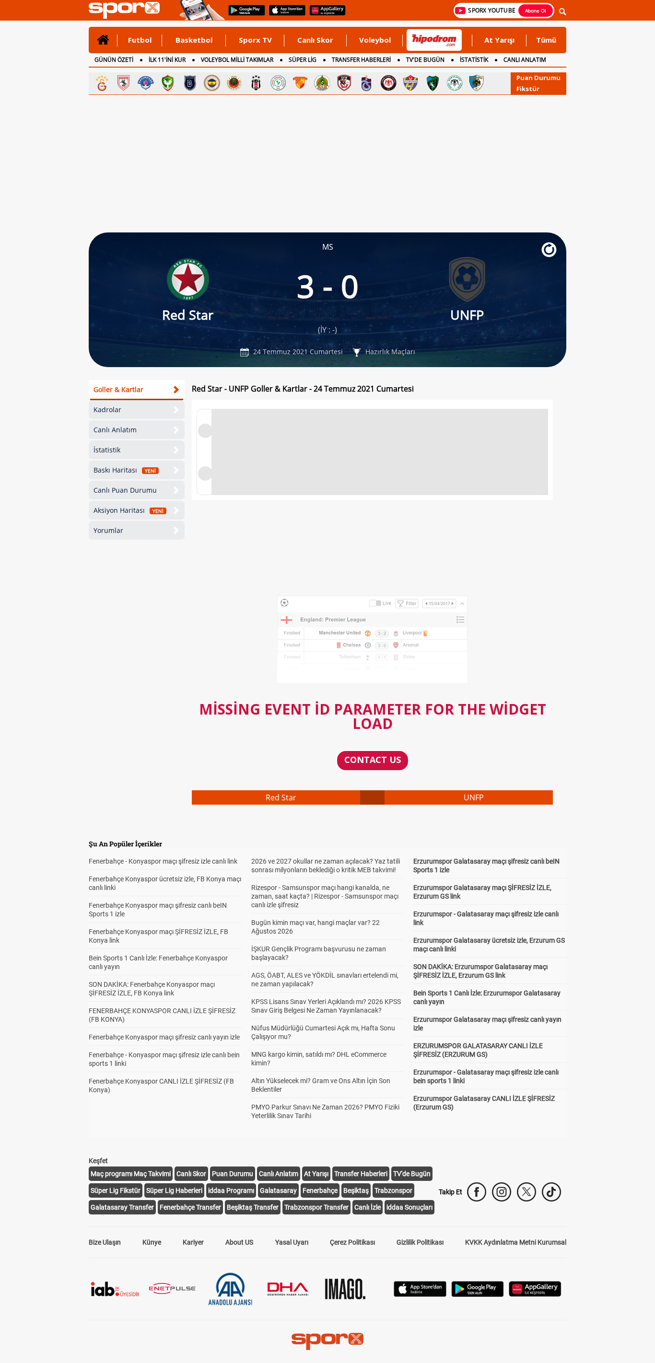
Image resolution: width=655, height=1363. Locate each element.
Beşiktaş (356, 1190)
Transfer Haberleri (360, 1174)
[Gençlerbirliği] (234, 83)
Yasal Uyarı (291, 1242)
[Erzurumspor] (476, 83)
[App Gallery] (535, 1294)
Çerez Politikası (352, 1242)
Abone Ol (535, 10)
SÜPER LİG (302, 60)
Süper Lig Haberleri (174, 1190)
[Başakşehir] (190, 83)
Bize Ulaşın (105, 1242)
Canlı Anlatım (115, 429)
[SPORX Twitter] (526, 1191)
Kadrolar (107, 409)
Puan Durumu (538, 77)
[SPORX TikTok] (551, 1191)
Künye (151, 1242)
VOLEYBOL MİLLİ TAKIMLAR (237, 60)
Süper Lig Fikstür (115, 1190)
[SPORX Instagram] (501, 1191)
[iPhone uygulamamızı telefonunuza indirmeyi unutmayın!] (284, 15)
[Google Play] (477, 1294)
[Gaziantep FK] (344, 83)
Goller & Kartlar (118, 389)
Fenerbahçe (320, 1190)
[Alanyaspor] (322, 83)
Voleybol (375, 40)
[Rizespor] (278, 83)
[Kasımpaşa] (146, 83)
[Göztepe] (300, 83)
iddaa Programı (231, 1190)
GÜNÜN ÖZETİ (113, 60)
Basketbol (193, 40)
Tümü (546, 40)
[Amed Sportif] (168, 83)
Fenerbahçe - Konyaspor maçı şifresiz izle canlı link (163, 861)
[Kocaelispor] (432, 83)
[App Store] (420, 1294)
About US (239, 1242)
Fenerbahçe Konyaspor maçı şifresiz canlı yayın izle (164, 1037)
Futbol (140, 40)
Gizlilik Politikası (420, 1242)
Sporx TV (255, 40)
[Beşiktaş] (256, 83)
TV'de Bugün (412, 1174)
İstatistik (107, 449)
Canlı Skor (315, 40)
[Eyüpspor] (410, 83)
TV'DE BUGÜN (425, 60)
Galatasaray (278, 1190)
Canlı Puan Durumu (125, 490)
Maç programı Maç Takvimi (131, 1174)
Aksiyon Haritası (129, 510)
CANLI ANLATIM (524, 60)
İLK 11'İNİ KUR (167, 60)
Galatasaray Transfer (122, 1207)
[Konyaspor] (454, 83)
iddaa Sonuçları (409, 1207)
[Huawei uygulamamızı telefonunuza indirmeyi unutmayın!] (324, 15)
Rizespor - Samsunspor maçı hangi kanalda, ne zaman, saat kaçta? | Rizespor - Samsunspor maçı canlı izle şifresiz (324, 896)
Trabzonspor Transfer (316, 1207)
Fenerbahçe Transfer (190, 1207)
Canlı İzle (367, 1207)
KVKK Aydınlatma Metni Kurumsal (515, 1242)
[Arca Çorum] (388, 83)
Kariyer (193, 1242)
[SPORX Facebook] (476, 1191)
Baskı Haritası (125, 469)
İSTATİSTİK (474, 60)
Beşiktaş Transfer (253, 1207)
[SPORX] (327, 1341)
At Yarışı (499, 40)
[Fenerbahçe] (212, 83)
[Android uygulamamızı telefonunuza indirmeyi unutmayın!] (243, 15)
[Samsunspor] (124, 83)
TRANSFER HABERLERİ (361, 60)
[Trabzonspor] (366, 83)
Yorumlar (108, 530)
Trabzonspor (393, 1190)
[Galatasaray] (102, 83)
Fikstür (527, 88)
